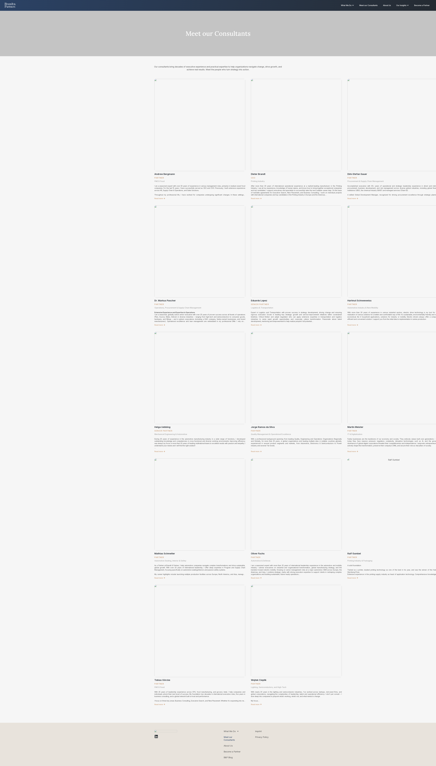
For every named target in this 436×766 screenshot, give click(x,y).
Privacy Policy (262, 737)
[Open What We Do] (353, 5)
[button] (159, 198)
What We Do (230, 731)
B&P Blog (228, 757)
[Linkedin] (156, 736)
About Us (228, 746)
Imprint (258, 731)
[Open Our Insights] (408, 5)
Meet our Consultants (229, 738)
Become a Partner (232, 751)
